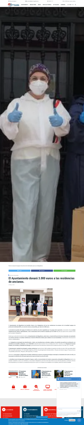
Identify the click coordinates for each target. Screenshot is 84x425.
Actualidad (56, 4)
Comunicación (8, 416)
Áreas (39, 4)
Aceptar (66, 420)
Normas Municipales (31, 418)
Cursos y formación (52, 418)
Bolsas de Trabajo (51, 414)
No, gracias (72, 420)
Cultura (6, 418)
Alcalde (27, 414)
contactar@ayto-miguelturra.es (32, 1)
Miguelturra (33, 4)
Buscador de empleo (52, 416)
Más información (24, 423)
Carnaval (63, 4)
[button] (19, 271)
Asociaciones (8, 414)
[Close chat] (79, 420)
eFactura (70, 418)
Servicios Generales (14, 275)
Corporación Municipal (31, 416)
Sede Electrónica (47, 4)
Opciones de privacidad (42, 417)
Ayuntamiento (24, 4)
